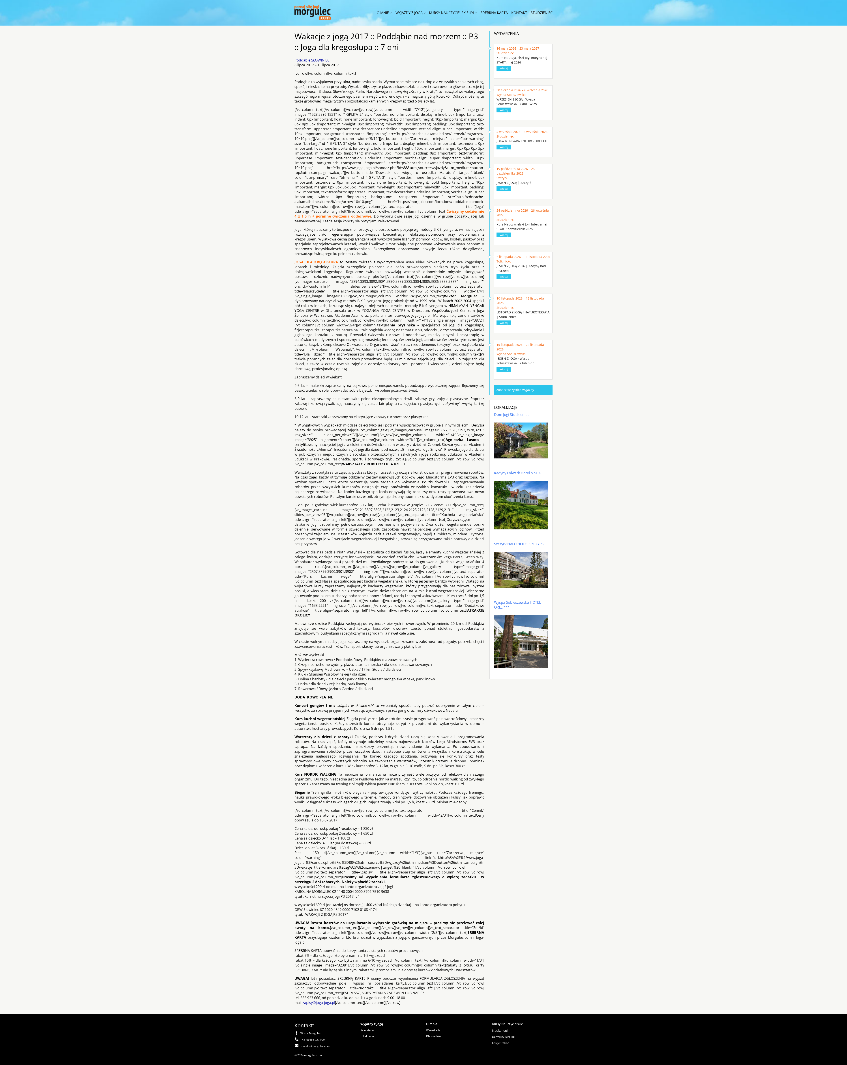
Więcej (504, 68)
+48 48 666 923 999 (312, 1040)
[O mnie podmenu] (391, 13)
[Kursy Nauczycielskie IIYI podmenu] (476, 13)
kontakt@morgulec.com (315, 1046)
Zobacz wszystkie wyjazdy (515, 390)
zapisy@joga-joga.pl (318, 1002)
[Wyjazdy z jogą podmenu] (425, 13)
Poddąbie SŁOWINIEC (312, 60)
